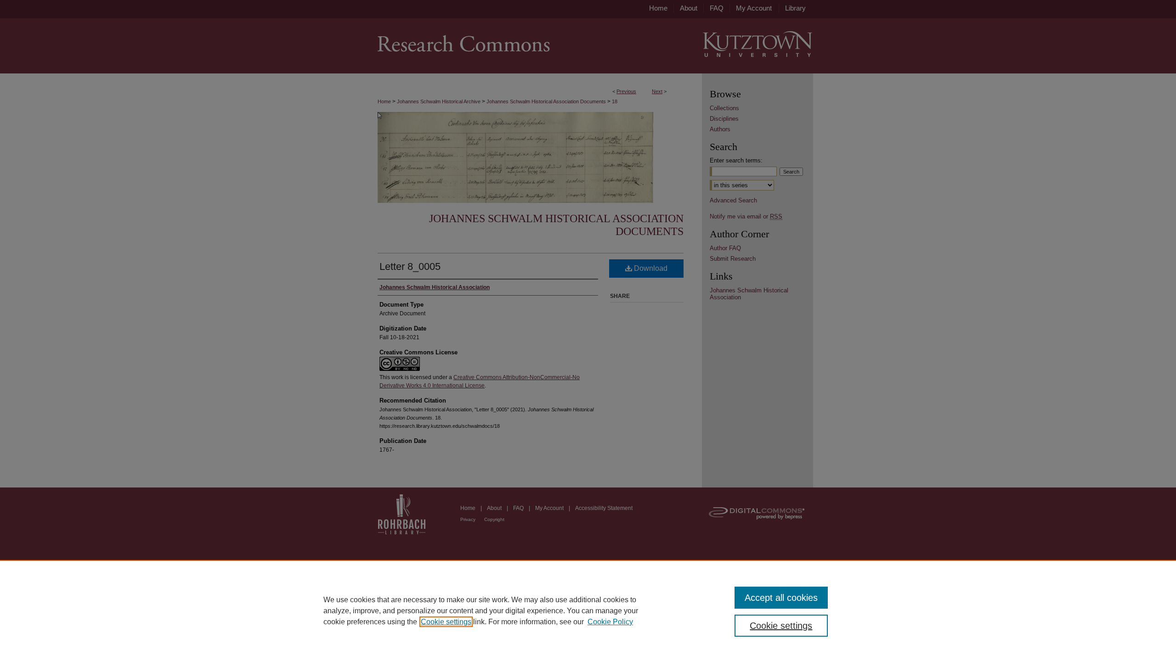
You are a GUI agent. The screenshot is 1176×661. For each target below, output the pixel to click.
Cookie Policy (610, 622)
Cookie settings (446, 622)
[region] (588, 610)
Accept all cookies (781, 598)
